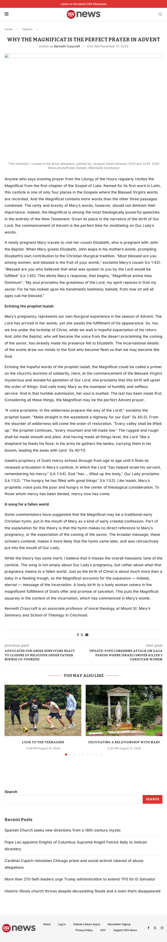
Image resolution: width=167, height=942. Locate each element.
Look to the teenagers (43, 742)
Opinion (27, 29)
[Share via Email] (86, 634)
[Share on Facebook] (78, 634)
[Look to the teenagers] (43, 710)
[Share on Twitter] (82, 634)
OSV (103, 930)
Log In (62, 924)
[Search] (160, 14)
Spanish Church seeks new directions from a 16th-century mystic (63, 830)
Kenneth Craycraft (67, 46)
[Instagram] (162, 927)
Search (11, 792)
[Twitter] (155, 927)
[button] (10, 720)
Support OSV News (125, 930)
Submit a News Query (86, 924)
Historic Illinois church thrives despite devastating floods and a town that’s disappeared (82, 891)
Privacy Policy (84, 930)
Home (9, 29)
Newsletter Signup (119, 924)
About (46, 924)
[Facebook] (149, 927)
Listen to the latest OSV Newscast (84, 4)
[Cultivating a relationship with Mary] (124, 710)
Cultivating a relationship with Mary (124, 742)
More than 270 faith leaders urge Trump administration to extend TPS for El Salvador (80, 879)
